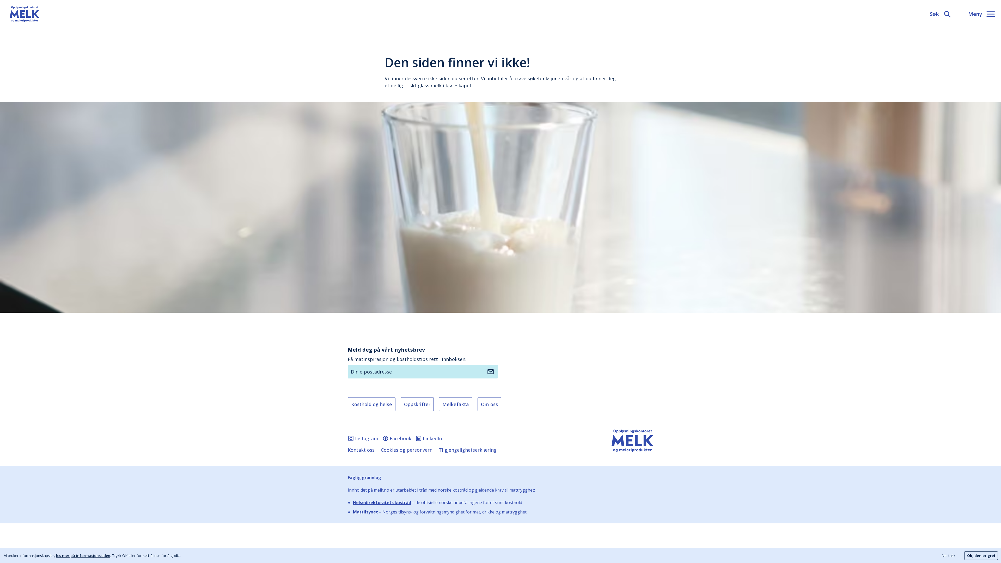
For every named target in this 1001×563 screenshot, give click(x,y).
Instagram (366, 438)
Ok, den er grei (981, 555)
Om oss (489, 404)
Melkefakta (455, 404)
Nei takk (948, 555)
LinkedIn (432, 438)
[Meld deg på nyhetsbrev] (490, 371)
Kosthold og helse (371, 404)
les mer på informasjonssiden (83, 555)
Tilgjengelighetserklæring (468, 450)
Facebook (400, 438)
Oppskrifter (417, 404)
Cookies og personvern (406, 450)
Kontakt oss (361, 450)
